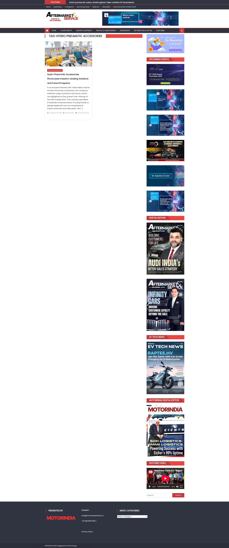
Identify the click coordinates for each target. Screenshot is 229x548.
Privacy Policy (87, 531)
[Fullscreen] (181, 486)
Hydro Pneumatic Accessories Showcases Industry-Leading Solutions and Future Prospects (67, 79)
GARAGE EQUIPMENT (84, 30)
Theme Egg (72, 546)
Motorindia (69, 113)
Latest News (57, 7)
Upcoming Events (83, 7)
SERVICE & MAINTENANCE (106, 30)
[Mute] (177, 486)
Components (66, 30)
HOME (54, 30)
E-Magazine (69, 7)
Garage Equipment (55, 70)
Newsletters (106, 7)
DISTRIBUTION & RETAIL (143, 30)
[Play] (149, 486)
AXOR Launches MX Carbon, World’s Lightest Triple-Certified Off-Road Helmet (101, 2)
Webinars (95, 7)
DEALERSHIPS (125, 30)
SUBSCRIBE (160, 30)
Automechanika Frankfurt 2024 (124, 7)
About (48, 7)
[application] (165, 478)
